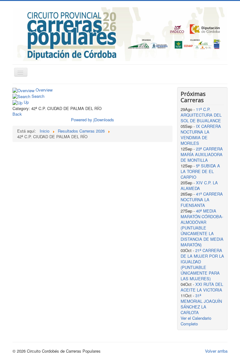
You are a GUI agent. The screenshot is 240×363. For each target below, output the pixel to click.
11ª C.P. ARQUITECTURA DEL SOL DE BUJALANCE (201, 115)
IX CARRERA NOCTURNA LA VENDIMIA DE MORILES (201, 134)
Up (26, 102)
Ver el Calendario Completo (196, 321)
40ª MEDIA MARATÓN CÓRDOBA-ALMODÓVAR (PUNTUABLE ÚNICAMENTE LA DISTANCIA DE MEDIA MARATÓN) (202, 228)
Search (38, 96)
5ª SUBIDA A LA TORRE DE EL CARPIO (200, 171)
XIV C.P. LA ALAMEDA (199, 185)
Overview (44, 90)
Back (17, 114)
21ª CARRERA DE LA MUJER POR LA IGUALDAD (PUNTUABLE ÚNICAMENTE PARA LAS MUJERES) (202, 264)
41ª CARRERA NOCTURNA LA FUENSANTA (202, 199)
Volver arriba (216, 351)
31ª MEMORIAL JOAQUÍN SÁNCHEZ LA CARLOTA (201, 303)
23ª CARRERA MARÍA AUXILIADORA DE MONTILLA (202, 154)
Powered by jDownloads (92, 120)
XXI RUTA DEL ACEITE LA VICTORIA (202, 287)
